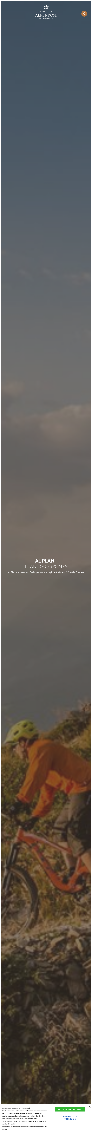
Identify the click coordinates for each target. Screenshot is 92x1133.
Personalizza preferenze (70, 1117)
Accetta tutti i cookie (70, 1109)
